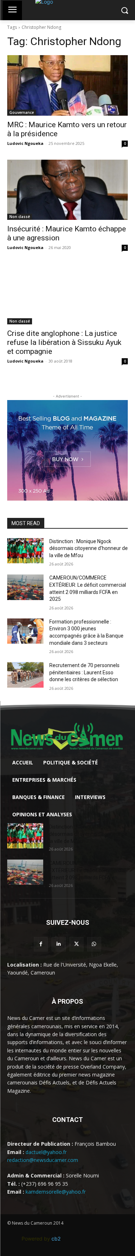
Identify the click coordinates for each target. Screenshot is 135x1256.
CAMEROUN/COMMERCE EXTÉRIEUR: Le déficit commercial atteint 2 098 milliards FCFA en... (87, 870)
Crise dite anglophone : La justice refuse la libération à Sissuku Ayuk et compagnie (64, 342)
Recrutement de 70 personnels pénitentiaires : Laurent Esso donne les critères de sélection (84, 672)
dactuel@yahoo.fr (46, 1152)
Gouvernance (21, 112)
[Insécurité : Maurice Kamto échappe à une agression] (67, 190)
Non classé (19, 216)
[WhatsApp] (94, 944)
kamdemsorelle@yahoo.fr (56, 1191)
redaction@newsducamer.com (42, 1160)
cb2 (55, 1238)
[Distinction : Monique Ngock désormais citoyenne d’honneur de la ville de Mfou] (25, 550)
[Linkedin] (58, 944)
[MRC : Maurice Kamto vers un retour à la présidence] (67, 85)
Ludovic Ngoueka (25, 143)
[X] (76, 944)
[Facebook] (41, 944)
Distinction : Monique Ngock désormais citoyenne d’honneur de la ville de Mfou (88, 548)
